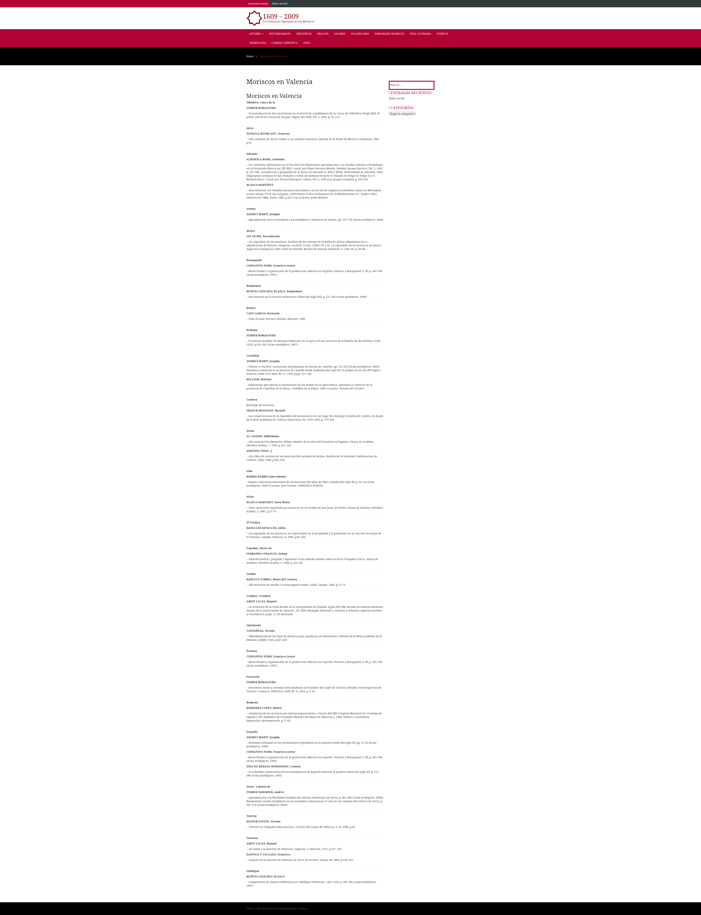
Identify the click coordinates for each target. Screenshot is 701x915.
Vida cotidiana (420, 33)
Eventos (442, 33)
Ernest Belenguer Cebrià (295, 179)
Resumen (287, 614)
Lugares (340, 33)
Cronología (257, 42)
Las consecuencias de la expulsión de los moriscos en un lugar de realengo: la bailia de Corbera (309, 416)
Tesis (306, 42)
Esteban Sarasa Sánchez (352, 168)
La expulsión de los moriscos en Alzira (356, 245)
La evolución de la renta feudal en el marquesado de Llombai (287, 607)
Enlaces (322, 33)
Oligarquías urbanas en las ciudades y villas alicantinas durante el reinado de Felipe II (302, 175)
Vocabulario (360, 33)
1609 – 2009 (281, 16)
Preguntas (304, 33)
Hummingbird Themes (292, 908)
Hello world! (280, 3)
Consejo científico (284, 42)
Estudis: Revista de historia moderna (316, 249)
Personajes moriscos (389, 33)
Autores (255, 33)
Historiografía (280, 33)
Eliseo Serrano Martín (321, 168)
